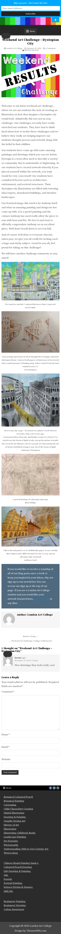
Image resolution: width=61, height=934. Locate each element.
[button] (5, 36)
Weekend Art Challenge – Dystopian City (30, 41)
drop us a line (41, 599)
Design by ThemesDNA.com (30, 930)
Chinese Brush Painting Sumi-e (21, 863)
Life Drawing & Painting (17, 871)
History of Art (11, 825)
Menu (32, 31)
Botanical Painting (14, 801)
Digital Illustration (14, 812)
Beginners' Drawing (15, 905)
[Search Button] (58, 788)
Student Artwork (31, 50)
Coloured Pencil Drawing (18, 867)
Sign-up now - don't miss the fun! (30, 3)
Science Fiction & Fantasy (18, 887)
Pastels (8, 879)
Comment (7, 691)
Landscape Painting (15, 837)
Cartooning (10, 805)
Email (5, 747)
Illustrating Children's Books (20, 833)
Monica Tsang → (30, 636)
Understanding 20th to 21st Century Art (26, 849)
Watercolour (11, 853)
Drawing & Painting (15, 817)
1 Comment (51, 48)
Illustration (10, 829)
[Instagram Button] (54, 788)
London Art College (14, 48)
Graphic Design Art (14, 821)
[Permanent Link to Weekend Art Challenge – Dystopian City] (30, 78)
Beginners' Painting (15, 901)
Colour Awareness (14, 909)
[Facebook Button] (50, 788)
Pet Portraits (11, 841)
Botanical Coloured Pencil (18, 797)
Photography (11, 845)
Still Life (8, 891)
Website (6, 759)
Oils (6, 875)
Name (5, 734)
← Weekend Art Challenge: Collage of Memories (30, 641)
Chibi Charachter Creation (18, 809)
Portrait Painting (13, 883)
